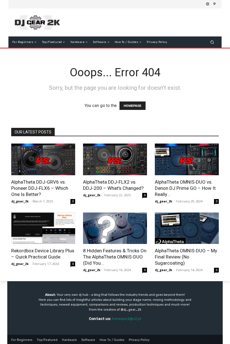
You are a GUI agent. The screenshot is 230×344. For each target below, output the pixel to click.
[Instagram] (207, 4)
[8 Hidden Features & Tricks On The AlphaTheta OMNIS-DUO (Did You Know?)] (115, 228)
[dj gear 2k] (40, 22)
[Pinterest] (214, 4)
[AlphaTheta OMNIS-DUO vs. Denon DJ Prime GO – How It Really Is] (187, 159)
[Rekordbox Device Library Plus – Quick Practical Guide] (43, 228)
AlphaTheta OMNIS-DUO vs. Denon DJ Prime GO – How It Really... (185, 188)
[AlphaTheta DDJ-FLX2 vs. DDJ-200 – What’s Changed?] (115, 159)
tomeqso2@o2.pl (126, 319)
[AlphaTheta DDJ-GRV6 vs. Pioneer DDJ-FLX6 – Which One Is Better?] (43, 159)
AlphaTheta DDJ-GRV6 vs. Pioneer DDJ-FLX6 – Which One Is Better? (39, 188)
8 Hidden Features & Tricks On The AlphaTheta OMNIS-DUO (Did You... (114, 257)
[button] (212, 42)
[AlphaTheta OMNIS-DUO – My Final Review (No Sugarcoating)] (187, 228)
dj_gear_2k (20, 201)
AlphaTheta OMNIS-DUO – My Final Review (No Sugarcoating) (186, 257)
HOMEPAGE (132, 106)
